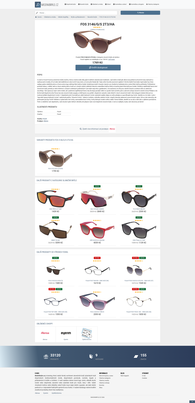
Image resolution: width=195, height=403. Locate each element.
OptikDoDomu (57, 393)
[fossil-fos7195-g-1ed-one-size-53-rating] (139, 292)
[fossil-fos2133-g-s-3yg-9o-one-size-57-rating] (139, 261)
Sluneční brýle (84, 4)
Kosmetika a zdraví (121, 4)
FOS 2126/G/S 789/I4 (97, 312)
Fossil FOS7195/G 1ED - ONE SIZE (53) (139, 312)
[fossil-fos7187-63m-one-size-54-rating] (55, 292)
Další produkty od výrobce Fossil (52, 252)
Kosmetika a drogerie (137, 4)
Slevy (100, 387)
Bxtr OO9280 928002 (97, 209)
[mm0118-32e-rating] (55, 220)
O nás (144, 376)
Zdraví (109, 4)
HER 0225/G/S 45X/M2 (97, 240)
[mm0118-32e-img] (55, 230)
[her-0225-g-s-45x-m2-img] (97, 230)
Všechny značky (104, 380)
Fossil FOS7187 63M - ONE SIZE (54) (55, 312)
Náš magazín (125, 376)
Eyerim (45, 393)
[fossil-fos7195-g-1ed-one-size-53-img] (139, 301)
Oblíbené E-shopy (45, 323)
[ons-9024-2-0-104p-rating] (55, 189)
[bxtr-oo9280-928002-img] (97, 198)
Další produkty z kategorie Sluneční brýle (57, 180)
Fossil (45, 119)
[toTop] (192, 401)
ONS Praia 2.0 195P (139, 240)
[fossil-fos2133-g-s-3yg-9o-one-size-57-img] (139, 270)
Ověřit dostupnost (99, 67)
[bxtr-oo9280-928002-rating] (97, 189)
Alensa (46, 121)
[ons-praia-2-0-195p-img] (139, 230)
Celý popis (111, 59)
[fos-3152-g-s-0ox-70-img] (55, 270)
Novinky (101, 385)
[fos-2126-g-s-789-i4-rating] (97, 292)
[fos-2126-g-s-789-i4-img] (97, 301)
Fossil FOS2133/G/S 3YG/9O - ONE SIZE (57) (139, 280)
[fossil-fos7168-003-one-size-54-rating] (97, 261)
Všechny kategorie (153, 4)
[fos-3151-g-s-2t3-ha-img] (55, 158)
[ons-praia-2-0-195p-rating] (139, 220)
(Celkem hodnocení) (97, 29)
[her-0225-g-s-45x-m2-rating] (97, 220)
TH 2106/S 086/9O (139, 209)
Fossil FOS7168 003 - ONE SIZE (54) (97, 280)
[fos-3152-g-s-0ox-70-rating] (55, 261)
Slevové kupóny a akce (106, 376)
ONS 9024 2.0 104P (55, 209)
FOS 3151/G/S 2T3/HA (55, 168)
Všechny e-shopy (104, 383)
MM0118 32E (55, 240)
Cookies (144, 378)
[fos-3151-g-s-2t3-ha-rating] (55, 149)
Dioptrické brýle (71, 4)
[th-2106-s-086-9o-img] (139, 198)
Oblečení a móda (97, 4)
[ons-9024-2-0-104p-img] (55, 198)
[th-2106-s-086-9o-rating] (139, 189)
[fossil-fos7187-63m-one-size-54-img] (55, 301)
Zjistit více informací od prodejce (95, 129)
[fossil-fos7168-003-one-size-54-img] (97, 270)
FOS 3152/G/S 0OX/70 (55, 280)
